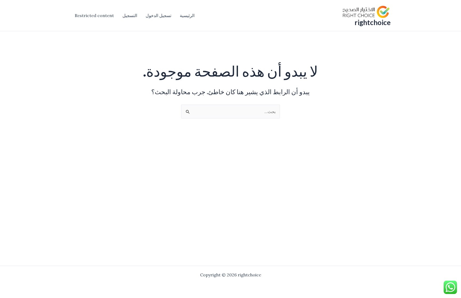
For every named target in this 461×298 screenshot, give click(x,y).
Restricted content (94, 15)
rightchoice (373, 22)
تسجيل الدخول (158, 15)
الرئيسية (187, 15)
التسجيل (129, 15)
